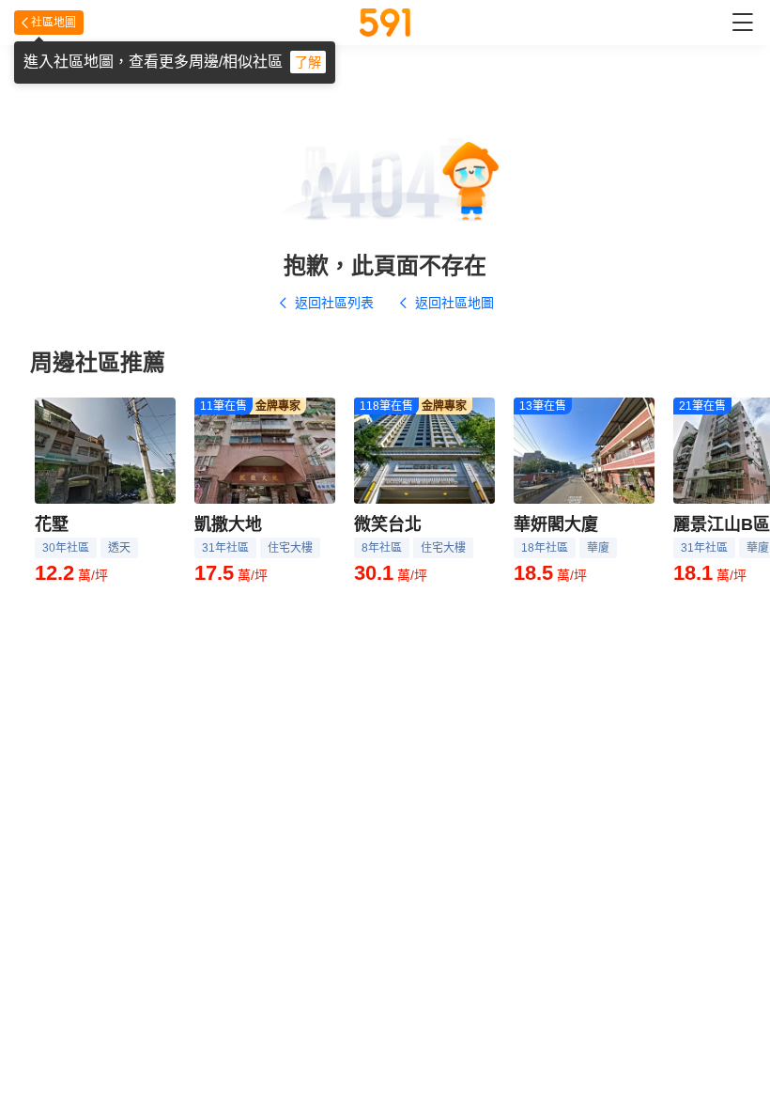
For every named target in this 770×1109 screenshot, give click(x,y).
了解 (308, 62)
